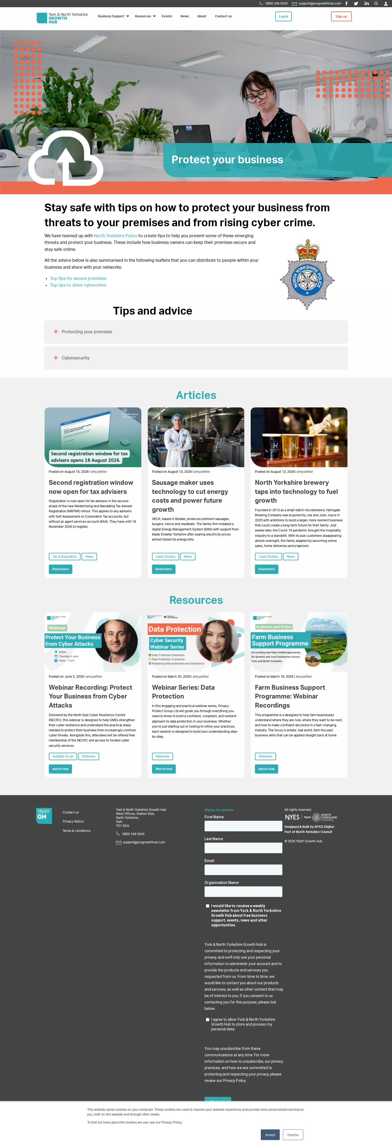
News (89, 556)
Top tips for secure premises (78, 278)
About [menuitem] (201, 16)
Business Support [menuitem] (111, 16)
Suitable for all (63, 756)
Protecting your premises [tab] (87, 332)
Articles (196, 395)
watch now (60, 769)
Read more (60, 569)
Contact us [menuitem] (223, 16)
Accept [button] (270, 1134)
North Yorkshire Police (115, 236)
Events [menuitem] (167, 16)
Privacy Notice (73, 821)
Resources (196, 600)
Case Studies (165, 556)
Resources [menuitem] (143, 16)
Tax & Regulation (65, 556)
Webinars (88, 756)
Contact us (71, 812)
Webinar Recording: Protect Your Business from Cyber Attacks (90, 697)
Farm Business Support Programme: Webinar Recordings (290, 697)
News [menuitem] (185, 16)
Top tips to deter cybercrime (78, 285)
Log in (283, 16)
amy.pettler (99, 471)
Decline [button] (293, 1134)
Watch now (163, 769)
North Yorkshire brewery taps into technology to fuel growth (296, 492)
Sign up (341, 16)
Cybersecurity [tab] (75, 358)
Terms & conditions (76, 830)
